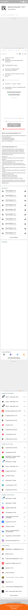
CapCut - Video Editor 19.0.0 (12, 406)
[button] (17, 54)
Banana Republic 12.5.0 (11, 232)
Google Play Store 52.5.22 (11, 439)
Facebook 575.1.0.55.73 (11, 521)
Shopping (4, 54)
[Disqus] (14, 296)
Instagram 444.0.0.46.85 (11, 507)
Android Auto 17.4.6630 (11, 480)
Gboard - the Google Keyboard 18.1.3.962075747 (12, 531)
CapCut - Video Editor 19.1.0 (12, 401)
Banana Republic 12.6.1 (11, 223)
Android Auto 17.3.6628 (11, 461)
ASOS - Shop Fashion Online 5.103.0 (14, 591)
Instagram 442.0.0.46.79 (11, 471)
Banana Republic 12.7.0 (11, 218)
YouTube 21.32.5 (9, 425)
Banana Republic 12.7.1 (11, 214)
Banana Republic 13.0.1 (11, 200)
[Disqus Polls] (14, 261)
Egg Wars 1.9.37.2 (9, 568)
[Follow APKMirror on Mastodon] (10, 355)
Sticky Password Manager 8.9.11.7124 (14, 558)
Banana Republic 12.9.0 (11, 204)
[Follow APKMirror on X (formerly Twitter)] (4, 355)
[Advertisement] (14, 33)
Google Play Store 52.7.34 (11, 415)
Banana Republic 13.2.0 (11, 190)
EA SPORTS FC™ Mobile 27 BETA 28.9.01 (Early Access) (13, 457)
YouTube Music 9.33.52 (11, 434)
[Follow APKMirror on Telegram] (17, 355)
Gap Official (12, 9)
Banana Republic (10, 15)
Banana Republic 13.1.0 (11, 195)
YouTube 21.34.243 (10, 475)
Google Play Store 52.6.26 (11, 420)
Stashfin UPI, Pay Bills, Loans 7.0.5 (13, 563)
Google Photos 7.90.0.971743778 (13, 535)
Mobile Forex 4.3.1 (10, 554)
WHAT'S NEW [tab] (10, 50)
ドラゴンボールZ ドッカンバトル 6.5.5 (14, 577)
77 (10, 59)
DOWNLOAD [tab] (4, 50)
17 (11, 83)
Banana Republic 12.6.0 (11, 228)
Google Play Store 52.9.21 (11, 489)
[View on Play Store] (20, 54)
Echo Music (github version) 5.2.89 (13, 411)
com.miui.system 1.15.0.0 (11, 485)
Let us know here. (17, 602)
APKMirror (5, 1)
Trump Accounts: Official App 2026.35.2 (14, 586)
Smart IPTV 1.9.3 (9, 582)
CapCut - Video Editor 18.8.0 (12, 397)
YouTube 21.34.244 (10, 526)
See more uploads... (14, 237)
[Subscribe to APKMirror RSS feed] (24, 355)
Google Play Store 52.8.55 (11, 429)
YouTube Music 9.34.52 (11, 512)
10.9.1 (17, 15)
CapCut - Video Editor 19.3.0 (12, 466)
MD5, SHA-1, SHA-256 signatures (12, 80)
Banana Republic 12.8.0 (11, 209)
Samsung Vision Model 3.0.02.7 (12, 540)
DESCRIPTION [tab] (17, 50)
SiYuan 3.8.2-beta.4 (10, 572)
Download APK (15, 125)
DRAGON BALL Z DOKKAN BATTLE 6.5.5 (14, 549)
